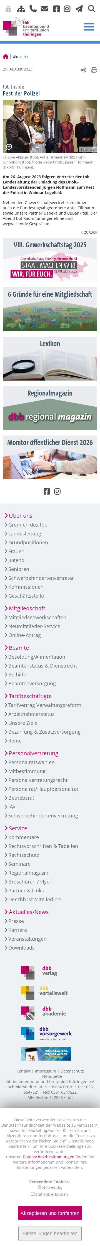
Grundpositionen (28, 542)
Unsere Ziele (23, 722)
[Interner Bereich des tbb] (70, 9)
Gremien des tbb (28, 524)
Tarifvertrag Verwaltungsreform (44, 705)
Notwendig (52, 1187)
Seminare (19, 863)
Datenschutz (72, 1071)
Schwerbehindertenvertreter (41, 578)
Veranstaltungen (27, 938)
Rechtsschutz (23, 855)
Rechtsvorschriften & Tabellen (43, 846)
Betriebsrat (21, 797)
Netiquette (52, 1076)
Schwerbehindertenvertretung (43, 815)
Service (18, 828)
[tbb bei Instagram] (65, 8)
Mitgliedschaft (27, 608)
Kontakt (23, 1071)
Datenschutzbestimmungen (49, 1156)
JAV (12, 806)
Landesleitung (24, 533)
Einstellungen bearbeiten (50, 1233)
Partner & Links (26, 890)
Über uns (20, 515)
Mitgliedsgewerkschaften (37, 617)
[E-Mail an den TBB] (43, 8)
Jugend (16, 560)
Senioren (18, 569)
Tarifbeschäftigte (30, 696)
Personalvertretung (33, 753)
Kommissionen (26, 586)
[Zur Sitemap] (19, 8)
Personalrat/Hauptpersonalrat (43, 789)
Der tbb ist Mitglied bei (35, 899)
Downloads (21, 947)
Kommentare (23, 837)
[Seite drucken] (93, 70)
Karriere (17, 930)
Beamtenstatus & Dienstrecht (42, 665)
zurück (90, 232)
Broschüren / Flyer (29, 881)
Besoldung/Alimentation (36, 656)
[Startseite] (5, 57)
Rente (15, 740)
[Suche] (89, 8)
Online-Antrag (24, 635)
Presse (16, 921)
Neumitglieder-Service (34, 626)
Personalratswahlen (31, 762)
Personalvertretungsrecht (38, 780)
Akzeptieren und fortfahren (50, 1213)
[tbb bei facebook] (54, 8)
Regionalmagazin (28, 872)
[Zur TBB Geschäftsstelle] (31, 8)
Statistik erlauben (51, 1194)
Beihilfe (17, 674)
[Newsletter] (77, 8)
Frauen (16, 551)
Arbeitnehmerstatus (31, 714)
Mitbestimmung (27, 771)
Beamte (19, 647)
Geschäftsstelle (26, 595)
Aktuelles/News (29, 912)
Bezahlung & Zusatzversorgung (44, 731)
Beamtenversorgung (32, 683)
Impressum (45, 1071)
